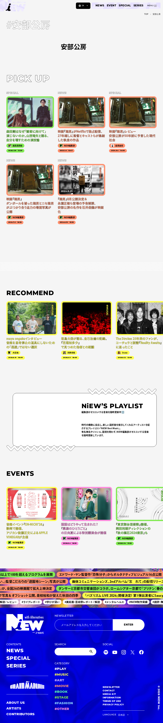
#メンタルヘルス (109, 602)
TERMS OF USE (112, 701)
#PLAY (60, 669)
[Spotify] (106, 653)
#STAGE (61, 697)
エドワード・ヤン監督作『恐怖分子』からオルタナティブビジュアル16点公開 (101, 574)
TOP (146, 14)
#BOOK (61, 692)
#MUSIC (62, 674)
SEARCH (60, 644)
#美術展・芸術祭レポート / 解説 (77, 602)
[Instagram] (123, 653)
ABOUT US (15, 703)
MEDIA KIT (109, 694)
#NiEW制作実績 (133, 602)
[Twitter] (132, 653)
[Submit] (91, 651)
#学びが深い (47, 602)
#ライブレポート (25, 602)
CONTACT (109, 691)
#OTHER (62, 709)
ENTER (128, 625)
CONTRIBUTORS (20, 714)
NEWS (100, 5)
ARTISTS (13, 708)
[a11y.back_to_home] (13, 7)
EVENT (111, 5)
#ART (59, 680)
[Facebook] (141, 653)
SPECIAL (125, 5)
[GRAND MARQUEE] (27, 685)
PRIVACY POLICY (113, 705)
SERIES (138, 5)
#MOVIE (62, 686)
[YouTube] (115, 653)
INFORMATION (112, 698)
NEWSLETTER (64, 616)
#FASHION (64, 703)
